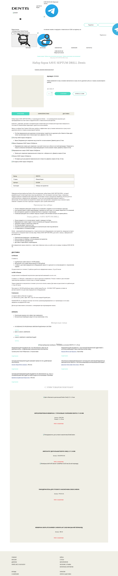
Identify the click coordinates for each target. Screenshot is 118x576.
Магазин (14, 559)
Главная (14, 557)
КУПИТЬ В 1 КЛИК (79, 93)
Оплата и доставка (65, 574)
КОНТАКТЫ (89, 47)
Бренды (14, 571)
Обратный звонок (59, 52)
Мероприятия (64, 562)
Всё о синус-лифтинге (22, 332)
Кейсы (62, 557)
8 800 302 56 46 (48, 2)
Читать (17, 330)
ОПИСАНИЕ (20, 113)
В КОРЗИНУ (63, 93)
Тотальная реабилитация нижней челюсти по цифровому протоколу (32, 361)
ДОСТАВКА (66, 113)
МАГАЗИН (28, 47)
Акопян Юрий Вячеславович (19, 364)
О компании (15, 574)
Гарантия (62, 571)
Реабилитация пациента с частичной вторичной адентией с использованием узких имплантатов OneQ (82, 348)
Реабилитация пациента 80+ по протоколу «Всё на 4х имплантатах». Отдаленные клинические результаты (30, 348)
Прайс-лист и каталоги (18, 564)
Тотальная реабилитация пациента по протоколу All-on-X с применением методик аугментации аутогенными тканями (32, 374)
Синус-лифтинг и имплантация (25, 337)
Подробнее (91, 25)
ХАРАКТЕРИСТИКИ (43, 113)
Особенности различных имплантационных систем (33, 326)
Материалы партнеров (66, 566)
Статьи (62, 559)
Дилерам (14, 562)
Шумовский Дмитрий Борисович (21, 377)
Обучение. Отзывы (65, 564)
